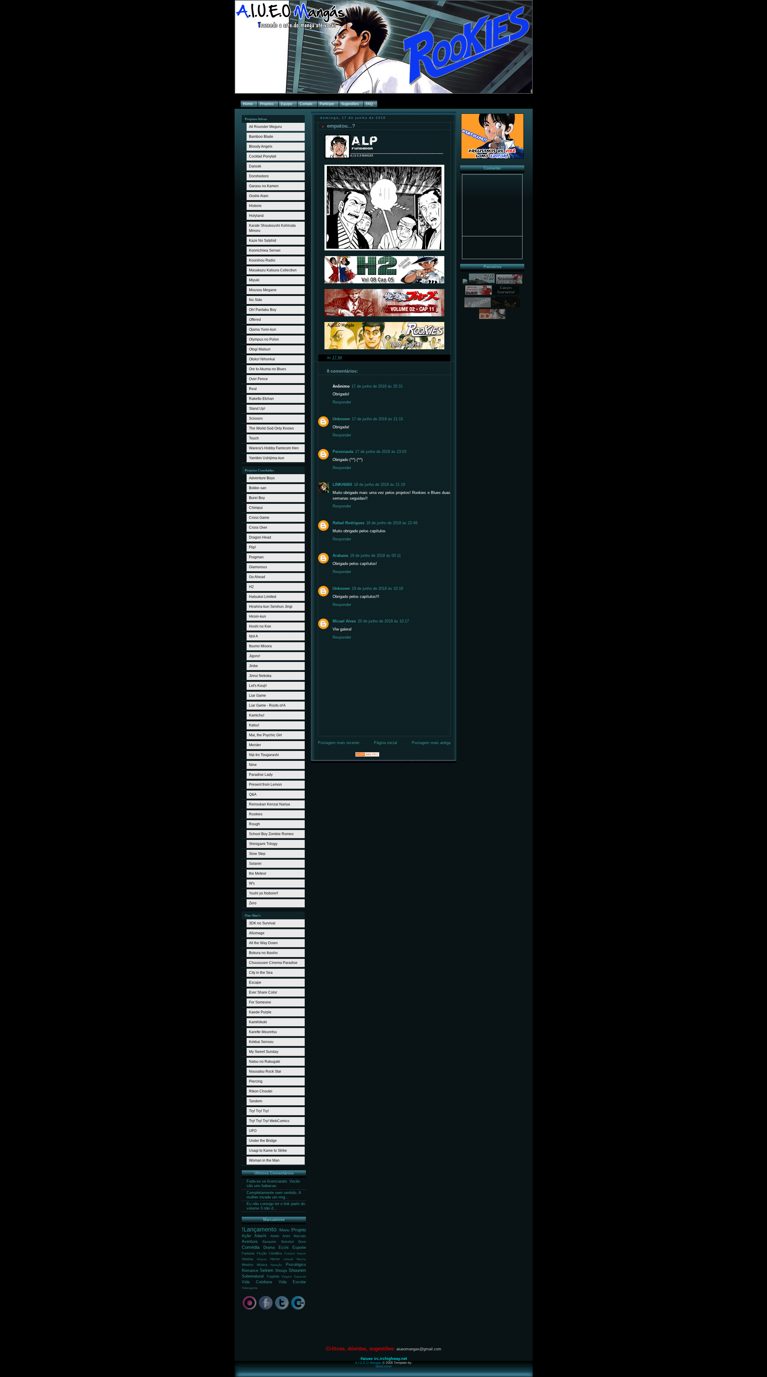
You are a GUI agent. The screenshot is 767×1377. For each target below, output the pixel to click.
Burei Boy (257, 498)
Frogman (256, 557)
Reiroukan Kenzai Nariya (269, 804)
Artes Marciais (294, 1236)
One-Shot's (253, 915)
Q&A (252, 794)
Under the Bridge (263, 1141)
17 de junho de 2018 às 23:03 (380, 452)
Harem (301, 1253)
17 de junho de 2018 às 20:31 (377, 386)
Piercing (255, 1081)
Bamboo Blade (261, 136)
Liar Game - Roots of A (267, 705)
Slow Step (257, 854)
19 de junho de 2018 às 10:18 (377, 589)
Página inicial (385, 743)
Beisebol (287, 1241)
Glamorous (258, 567)
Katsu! (254, 725)
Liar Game (257, 695)
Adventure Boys (262, 478)
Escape (255, 982)
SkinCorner (383, 1366)
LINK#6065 (342, 485)
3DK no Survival (262, 923)
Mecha (301, 1259)
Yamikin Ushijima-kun (266, 458)
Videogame (250, 1288)
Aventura (249, 1242)
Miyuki (254, 280)
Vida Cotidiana (257, 1282)
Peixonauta (343, 452)
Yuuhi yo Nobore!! (263, 893)
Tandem (255, 1101)
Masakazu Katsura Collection (273, 270)
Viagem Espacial (293, 1276)
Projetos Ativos (256, 119)
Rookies (255, 814)
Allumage (257, 933)
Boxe (302, 1241)
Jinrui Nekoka (260, 676)
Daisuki (255, 166)
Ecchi (284, 1248)
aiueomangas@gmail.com (418, 1349)
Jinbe (253, 666)
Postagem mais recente (338, 743)
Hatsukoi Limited (262, 597)
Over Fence (258, 379)
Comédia (250, 1247)
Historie (255, 206)
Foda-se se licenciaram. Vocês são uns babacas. (273, 1183)
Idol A (253, 636)
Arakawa (340, 556)
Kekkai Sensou (261, 1042)
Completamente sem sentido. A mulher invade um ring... (274, 1195)
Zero (252, 903)
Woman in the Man (264, 1160)
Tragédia (272, 1276)
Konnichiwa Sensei (264, 250)
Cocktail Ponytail (262, 156)
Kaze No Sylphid (262, 240)
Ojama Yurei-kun (262, 329)
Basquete (269, 1241)
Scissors (256, 418)
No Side (255, 300)
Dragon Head (260, 537)
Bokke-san (257, 488)
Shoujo (281, 1271)
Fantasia (248, 1253)
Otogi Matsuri (260, 349)
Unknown (341, 419)
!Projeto (298, 1229)
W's (252, 883)
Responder (342, 402)
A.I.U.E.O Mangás (368, 1362)
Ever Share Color (263, 992)
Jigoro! (254, 656)
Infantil (288, 1259)
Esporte (299, 1248)
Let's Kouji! (258, 686)
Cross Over (258, 527)
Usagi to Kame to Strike (268, 1150)
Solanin (255, 863)
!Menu (284, 1230)
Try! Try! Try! (259, 1111)
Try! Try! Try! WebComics (269, 1121)
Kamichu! (256, 715)
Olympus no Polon (264, 339)
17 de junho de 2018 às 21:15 (377, 419)
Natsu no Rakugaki (264, 1061)
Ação (246, 1236)
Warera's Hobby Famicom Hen (274, 448)
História (247, 1259)
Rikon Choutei (260, 1091)
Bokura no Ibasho (263, 953)
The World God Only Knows (271, 428)
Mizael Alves (344, 621)
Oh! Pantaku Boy (262, 310)
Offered (255, 320)
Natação (276, 1264)
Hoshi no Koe (260, 626)
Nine (253, 765)
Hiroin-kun (257, 616)
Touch (254, 438)
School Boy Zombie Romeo (271, 834)
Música (262, 1264)
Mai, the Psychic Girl (265, 735)
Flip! (252, 547)
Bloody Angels (260, 146)
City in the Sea (261, 973)
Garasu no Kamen (264, 186)
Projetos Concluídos (259, 470)
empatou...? (341, 126)
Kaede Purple (260, 1012)
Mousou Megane (263, 290)
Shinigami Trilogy (263, 844)
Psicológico (296, 1265)
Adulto (274, 1236)
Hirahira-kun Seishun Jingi (270, 606)
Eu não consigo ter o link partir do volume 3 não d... (276, 1206)
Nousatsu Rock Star (265, 1071)
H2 (251, 587)
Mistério (247, 1264)
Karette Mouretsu (263, 1032)
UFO (252, 1131)
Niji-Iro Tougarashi (264, 755)
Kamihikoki (258, 1022)
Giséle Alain (258, 196)
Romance (250, 1271)
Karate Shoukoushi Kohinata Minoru (272, 228)
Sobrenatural (253, 1276)
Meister (255, 745)
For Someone (260, 1002)
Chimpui (256, 508)
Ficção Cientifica (269, 1253)
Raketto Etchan (261, 399)
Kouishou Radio (262, 260)
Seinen (266, 1270)
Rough (254, 824)
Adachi (260, 1236)
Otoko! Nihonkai (262, 359)
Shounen (297, 1270)
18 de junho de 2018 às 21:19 (379, 485)
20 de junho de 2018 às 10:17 (383, 621)
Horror (275, 1259)
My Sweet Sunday (263, 1052)
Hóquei (262, 1259)
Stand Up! (257, 408)
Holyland (256, 216)
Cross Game (259, 518)
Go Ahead (257, 577)
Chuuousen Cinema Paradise (273, 963)
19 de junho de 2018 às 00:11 (375, 556)
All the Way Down (263, 943)
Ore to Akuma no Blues (267, 369)
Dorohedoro (259, 176)
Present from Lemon (265, 784)
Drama (269, 1248)
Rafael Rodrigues (348, 523)
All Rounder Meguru (265, 127)
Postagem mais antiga (431, 743)
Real (253, 389)
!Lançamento (259, 1229)
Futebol (289, 1253)
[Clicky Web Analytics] (367, 755)
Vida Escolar (292, 1282)
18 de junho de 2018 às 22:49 (391, 523)
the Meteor (257, 873)
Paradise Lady (261, 775)
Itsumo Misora (260, 646)
